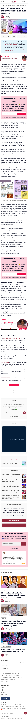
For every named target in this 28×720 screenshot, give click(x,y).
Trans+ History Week (6, 5)
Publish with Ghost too (6, 682)
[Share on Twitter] (3, 36)
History (3, 590)
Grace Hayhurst (17, 718)
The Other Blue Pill (17, 677)
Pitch (2, 665)
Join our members (14, 520)
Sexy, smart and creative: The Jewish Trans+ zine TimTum (13, 650)
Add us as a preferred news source (10, 673)
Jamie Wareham (9, 628)
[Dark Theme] (1, 1)
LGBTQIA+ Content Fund (7, 675)
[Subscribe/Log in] (24, 1)
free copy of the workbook (11, 44)
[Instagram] (12, 417)
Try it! (21, 113)
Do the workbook (14, 384)
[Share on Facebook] (8, 36)
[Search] (3, 1)
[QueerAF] (2, 16)
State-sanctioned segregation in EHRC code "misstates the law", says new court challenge (11, 497)
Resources (3, 618)
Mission (3, 663)
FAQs (6, 665)
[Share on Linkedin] (14, 36)
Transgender (23, 5)
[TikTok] (15, 417)
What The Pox (4, 679)
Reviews (16, 675)
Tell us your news (5, 671)
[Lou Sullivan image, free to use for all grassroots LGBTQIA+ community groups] (14, 610)
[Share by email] (19, 36)
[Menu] (26, 1)
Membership (21, 663)
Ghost (10, 718)
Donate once (14, 525)
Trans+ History (15, 5)
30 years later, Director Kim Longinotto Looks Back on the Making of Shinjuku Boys (13, 595)
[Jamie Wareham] (2, 629)
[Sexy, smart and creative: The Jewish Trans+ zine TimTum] (14, 638)
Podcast (14, 663)
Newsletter (8, 663)
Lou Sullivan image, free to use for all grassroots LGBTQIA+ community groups (13, 623)
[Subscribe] (24, 412)
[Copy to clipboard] (24, 36)
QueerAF (7, 16)
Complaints (12, 679)
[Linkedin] (17, 417)
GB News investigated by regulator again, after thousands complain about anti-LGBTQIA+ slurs (10, 486)
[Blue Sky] (10, 417)
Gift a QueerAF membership (18, 671)
